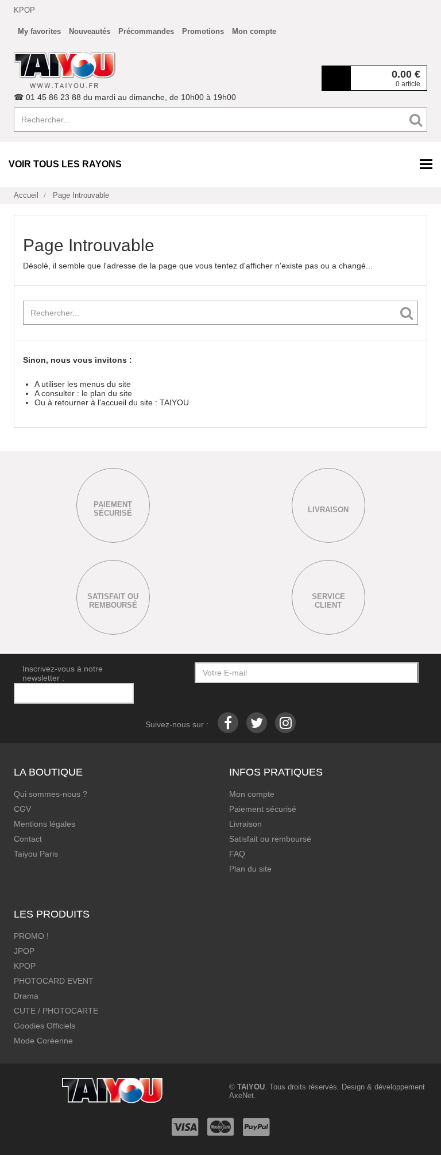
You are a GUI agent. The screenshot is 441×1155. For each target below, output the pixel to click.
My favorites (39, 31)
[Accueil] (65, 70)
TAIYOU (174, 402)
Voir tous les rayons (65, 164)
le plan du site (107, 393)
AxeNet (241, 1095)
